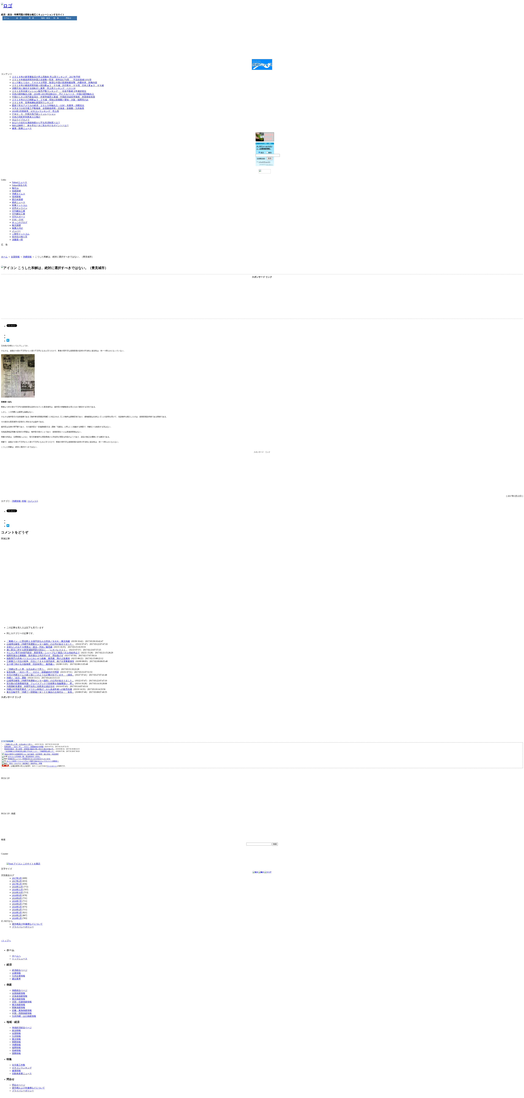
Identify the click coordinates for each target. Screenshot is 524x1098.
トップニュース (19, 959)
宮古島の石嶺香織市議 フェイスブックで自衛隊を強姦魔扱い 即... (40, 683)
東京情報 (16, 1039)
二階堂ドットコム (20, 234)
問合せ (68, 18)
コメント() (33, 501)
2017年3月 (17, 878)
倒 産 (31, 18)
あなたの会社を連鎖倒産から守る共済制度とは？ (36, 122)
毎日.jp (15, 188)
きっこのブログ (19, 222)
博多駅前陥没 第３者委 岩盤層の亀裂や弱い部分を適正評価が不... (29, 749)
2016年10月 (17, 892)
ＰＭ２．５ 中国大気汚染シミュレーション (34, 114)
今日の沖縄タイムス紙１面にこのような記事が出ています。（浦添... (40, 675)
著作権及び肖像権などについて (27, 924)
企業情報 (16, 973)
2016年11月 (17, 889)
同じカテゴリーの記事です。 (21, 633)
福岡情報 (16, 1047)
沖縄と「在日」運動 (16, 678)
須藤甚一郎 (17, 239)
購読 (262, 153)
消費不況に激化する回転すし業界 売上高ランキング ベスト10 (43, 88)
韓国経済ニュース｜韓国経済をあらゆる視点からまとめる (29, 759)
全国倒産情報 (18, 993)
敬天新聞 (16, 225)
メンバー (16, 231)
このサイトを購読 (31, 864)
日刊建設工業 (18, 211)
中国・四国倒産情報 (22, 1013)
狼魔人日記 (17, 228)
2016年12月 (17, 887)
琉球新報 (16, 196)
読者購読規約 (261, 158)
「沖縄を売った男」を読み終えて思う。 (26, 669)
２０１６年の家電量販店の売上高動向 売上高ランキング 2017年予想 (46, 77)
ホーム (6, 18)
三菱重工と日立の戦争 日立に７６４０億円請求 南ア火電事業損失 (40, 661)
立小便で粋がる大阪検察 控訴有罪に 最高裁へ (31, 664)
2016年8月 (17, 898)
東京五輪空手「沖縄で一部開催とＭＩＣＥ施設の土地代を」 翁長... (40, 692)
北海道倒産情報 (19, 996)
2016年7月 (17, 901)
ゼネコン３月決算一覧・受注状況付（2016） (24, 756)
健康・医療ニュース (22, 128)
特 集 (56, 18)
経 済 (19, 18)
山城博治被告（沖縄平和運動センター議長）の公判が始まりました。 (40, 644)
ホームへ (16, 956)
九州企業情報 (18, 976)
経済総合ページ (19, 970)
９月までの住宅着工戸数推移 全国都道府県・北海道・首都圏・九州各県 (48, 108)
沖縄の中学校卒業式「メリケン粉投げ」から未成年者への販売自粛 (39, 689)
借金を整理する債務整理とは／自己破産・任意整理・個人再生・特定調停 (32, 754)
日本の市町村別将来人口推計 (26, 117)
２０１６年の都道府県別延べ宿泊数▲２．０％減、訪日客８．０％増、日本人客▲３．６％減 (58, 85)
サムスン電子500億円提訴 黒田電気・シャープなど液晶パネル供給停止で (43, 653)
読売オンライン (19, 208)
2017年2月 (17, 881)
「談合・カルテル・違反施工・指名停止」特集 (25, 763)
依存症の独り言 (19, 237)
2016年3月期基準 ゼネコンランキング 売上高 (35, 111)
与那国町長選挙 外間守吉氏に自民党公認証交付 (31, 686)
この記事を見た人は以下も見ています (25, 627)
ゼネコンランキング (22, 1068)
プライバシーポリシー (23, 927)
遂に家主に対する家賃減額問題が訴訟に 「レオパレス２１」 (37, 650)
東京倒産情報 (18, 1005)
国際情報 (16, 1053)
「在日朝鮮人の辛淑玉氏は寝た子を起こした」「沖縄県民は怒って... (29, 751)
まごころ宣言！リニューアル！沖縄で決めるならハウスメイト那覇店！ (33, 761)
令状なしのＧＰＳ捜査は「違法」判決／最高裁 (29, 647)
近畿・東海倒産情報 (22, 1010)
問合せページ (18, 1085)
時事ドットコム (19, 205)
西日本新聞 (17, 199)
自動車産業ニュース (22, 1073)
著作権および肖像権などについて (28, 1088)
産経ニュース (18, 202)
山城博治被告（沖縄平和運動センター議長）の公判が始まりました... (40, 680)
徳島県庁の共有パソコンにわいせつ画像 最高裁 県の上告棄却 (38, 658)
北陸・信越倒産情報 (22, 1002)
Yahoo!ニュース (19, 182)
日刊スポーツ (18, 217)
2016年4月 (17, 910)
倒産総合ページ (19, 990)
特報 (24, 501)
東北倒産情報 (18, 999)
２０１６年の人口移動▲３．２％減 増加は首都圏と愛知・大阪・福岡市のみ (50, 100)
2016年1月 (17, 918)
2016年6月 (17, 904)
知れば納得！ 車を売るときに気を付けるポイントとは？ (40, 125)
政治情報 (16, 1030)
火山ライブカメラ (20, 120)
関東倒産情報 (18, 1007)
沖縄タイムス (18, 194)
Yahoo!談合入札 (19, 185)
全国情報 (15, 257)
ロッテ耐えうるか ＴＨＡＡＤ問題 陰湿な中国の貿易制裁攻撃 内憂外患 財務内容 (54, 82)
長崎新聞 (16, 191)
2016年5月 (17, 907)
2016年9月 (17, 895)
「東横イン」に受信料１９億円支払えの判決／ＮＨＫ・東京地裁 (38, 641)
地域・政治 (45, 18)
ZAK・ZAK (17, 219)
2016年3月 (17, 912)
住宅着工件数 (18, 1065)
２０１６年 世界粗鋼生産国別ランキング (32, 102)
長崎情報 (16, 1050)
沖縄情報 (27, 257)
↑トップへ (6, 940)
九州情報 (16, 1036)
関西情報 (16, 1042)
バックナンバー (264, 162)
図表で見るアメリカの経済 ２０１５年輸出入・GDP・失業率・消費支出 (48, 105)
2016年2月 (17, 915)
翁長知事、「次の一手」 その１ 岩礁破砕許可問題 (33, 672)
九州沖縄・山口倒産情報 (24, 1016)
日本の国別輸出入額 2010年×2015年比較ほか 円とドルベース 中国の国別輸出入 (53, 94)
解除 (270, 153)
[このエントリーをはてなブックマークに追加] (8, 341)
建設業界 (16, 979)
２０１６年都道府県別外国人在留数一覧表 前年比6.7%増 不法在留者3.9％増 (51, 80)
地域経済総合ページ (22, 1027)
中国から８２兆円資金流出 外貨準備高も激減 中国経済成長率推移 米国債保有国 (53, 97)
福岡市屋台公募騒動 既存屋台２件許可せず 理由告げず (35, 655)
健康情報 (16, 1071)
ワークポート (52, 766)
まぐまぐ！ (269, 164)
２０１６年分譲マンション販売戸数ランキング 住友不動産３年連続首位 (49, 91)
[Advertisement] (262, 23)
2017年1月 (17, 884)
